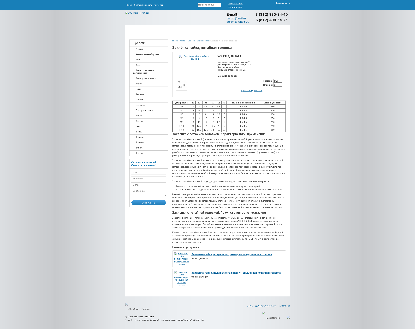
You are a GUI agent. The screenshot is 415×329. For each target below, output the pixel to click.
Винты (139, 65)
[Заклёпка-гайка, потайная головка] (195, 58)
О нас (129, 5)
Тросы (139, 115)
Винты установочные (146, 78)
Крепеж (147, 31)
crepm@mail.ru (236, 18)
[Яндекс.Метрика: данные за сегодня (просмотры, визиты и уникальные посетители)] (271, 318)
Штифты (139, 147)
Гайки (138, 89)
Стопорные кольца (144, 110)
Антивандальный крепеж (147, 54)
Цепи (138, 126)
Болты (138, 59)
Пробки (139, 99)
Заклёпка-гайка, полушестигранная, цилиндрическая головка (231, 254)
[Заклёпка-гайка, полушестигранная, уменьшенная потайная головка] (181, 285)
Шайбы (139, 131)
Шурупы (139, 153)
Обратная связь (235, 3)
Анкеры (139, 49)
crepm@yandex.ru (238, 21)
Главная (175, 41)
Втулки (139, 83)
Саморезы (140, 105)
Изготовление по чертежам (227, 31)
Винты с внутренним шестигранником (143, 71)
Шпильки (140, 137)
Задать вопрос (235, 7)
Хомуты (139, 121)
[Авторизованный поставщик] (287, 318)
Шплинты (140, 142)
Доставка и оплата (143, 5)
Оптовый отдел (268, 31)
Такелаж (187, 31)
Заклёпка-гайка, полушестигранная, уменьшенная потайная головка (236, 272)
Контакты (158, 5)
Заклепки (140, 94)
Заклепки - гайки (203, 41)
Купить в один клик (251, 90)
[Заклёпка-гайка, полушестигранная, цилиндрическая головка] (181, 264)
